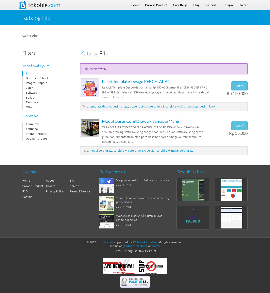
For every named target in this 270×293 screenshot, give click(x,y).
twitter (156, 246)
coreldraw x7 (173, 106)
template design (100, 106)
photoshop (191, 106)
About (50, 180)
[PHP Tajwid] (193, 217)
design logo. (207, 106)
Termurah (32, 124)
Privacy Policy (55, 191)
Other (30, 107)
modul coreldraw (101, 150)
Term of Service (80, 191)
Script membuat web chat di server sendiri (142, 180)
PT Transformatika (145, 242)
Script (30, 97)
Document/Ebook (37, 78)
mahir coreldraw (182, 150)
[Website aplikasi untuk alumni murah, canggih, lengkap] (107, 221)
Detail (239, 86)
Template (32, 102)
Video (29, 88)
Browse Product (32, 186)
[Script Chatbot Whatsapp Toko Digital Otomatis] (193, 190)
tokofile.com (105, 242)
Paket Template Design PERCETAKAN (136, 81)
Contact (27, 197)
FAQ (25, 191)
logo (125, 106)
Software (32, 92)
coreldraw (120, 150)
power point (138, 106)
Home (26, 180)
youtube (128, 246)
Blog (73, 180)
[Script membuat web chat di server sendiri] (107, 185)
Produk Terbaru (36, 134)
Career (74, 186)
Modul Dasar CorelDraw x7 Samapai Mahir (140, 121)
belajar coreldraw (158, 150)
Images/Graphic (36, 83)
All (27, 73)
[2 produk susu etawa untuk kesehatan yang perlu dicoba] (107, 203)
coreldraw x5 (155, 106)
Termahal (32, 129)
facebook (141, 246)
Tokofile (44, 5)
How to (50, 186)
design (116, 106)
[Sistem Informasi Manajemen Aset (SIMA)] (231, 190)
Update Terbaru (36, 138)
